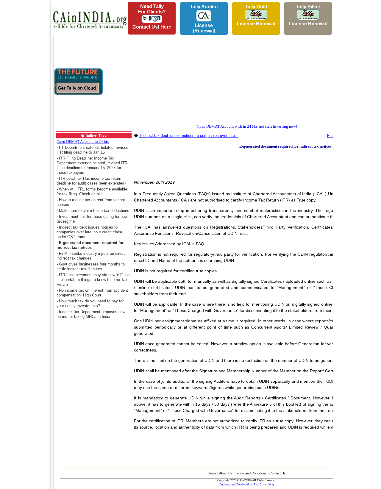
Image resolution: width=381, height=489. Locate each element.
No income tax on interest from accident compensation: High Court (92, 292)
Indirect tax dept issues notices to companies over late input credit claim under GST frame (89, 232)
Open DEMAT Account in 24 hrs (83, 141)
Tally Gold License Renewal (256, 15)
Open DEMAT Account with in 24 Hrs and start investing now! (247, 126)
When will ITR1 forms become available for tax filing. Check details (92, 191)
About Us (225, 473)
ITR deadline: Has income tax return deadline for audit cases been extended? (91, 180)
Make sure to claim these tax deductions (94, 210)
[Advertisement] (24, 89)
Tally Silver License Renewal (308, 15)
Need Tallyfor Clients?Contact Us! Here (151, 16)
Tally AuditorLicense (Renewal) (204, 18)
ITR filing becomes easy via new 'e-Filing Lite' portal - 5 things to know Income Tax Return (93, 280)
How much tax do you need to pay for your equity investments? (90, 303)
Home (212, 473)
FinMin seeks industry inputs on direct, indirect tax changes (91, 255)
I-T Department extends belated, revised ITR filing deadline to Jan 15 (92, 149)
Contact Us (277, 473)
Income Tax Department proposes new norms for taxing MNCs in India (91, 314)
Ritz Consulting (264, 484)
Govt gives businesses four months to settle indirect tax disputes (91, 266)
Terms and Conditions (251, 473)
